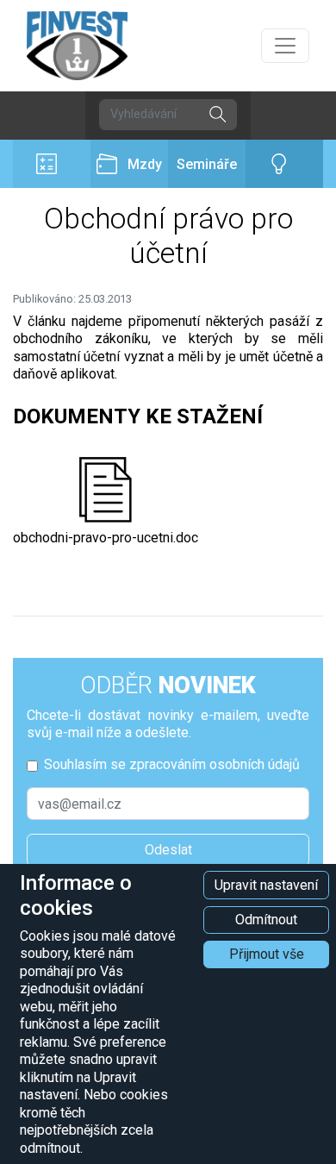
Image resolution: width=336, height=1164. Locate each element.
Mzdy (145, 164)
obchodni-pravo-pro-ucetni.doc (105, 537)
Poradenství (284, 164)
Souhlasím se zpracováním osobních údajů (172, 764)
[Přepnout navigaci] (285, 45)
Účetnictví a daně (51, 164)
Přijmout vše (266, 954)
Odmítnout (266, 919)
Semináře (207, 164)
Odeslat (168, 850)
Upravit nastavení (266, 885)
